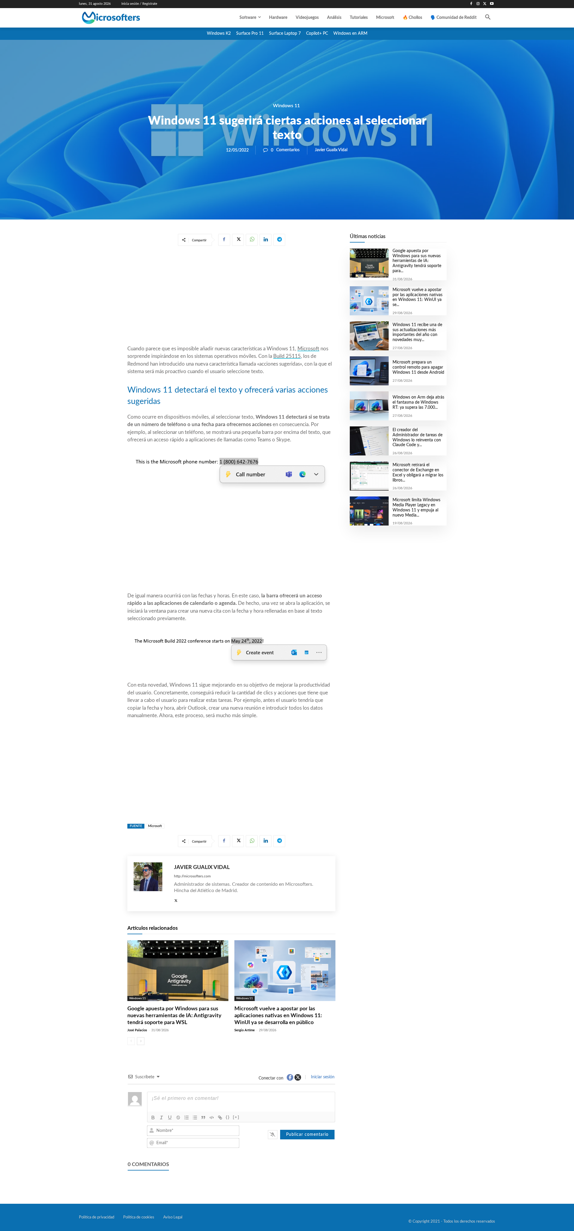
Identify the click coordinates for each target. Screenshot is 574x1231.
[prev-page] (131, 1041)
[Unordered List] (195, 1117)
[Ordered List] (186, 1117)
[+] (236, 1117)
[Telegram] (279, 240)
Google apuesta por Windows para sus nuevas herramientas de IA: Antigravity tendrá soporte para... (417, 261)
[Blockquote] (203, 1117)
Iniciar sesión (322, 1077)
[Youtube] (491, 4)
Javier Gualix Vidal (331, 150)
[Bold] (153, 1117)
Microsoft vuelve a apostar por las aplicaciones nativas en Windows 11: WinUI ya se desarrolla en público (278, 1016)
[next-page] (140, 1041)
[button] (488, 17)
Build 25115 (287, 356)
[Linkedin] (265, 240)
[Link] (220, 1117)
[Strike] (178, 1117)
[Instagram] (478, 4)
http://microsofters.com (192, 876)
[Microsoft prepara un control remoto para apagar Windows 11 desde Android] (369, 370)
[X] (484, 4)
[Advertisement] (231, 297)
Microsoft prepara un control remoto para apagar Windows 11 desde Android (418, 367)
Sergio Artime (244, 1030)
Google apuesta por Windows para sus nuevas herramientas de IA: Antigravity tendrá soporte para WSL (174, 1016)
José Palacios (137, 1030)
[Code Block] (211, 1117)
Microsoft (308, 348)
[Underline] (170, 1117)
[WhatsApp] (252, 240)
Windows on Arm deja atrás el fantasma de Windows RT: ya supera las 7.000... (418, 402)
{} (228, 1117)
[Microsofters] (124, 18)
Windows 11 (286, 105)
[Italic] (161, 1117)
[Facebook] (471, 4)
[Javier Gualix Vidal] (151, 883)
